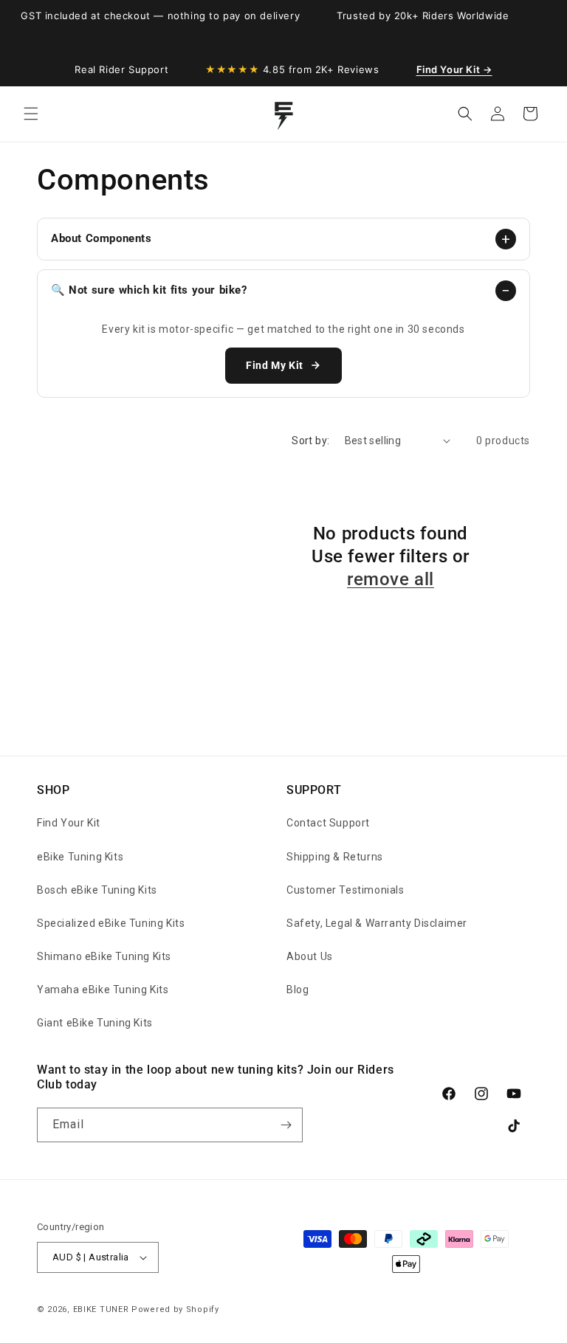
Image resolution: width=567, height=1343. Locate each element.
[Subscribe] (285, 1125)
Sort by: (310, 440)
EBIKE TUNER (101, 1309)
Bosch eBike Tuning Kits (97, 890)
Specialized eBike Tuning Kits (111, 923)
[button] (31, 113)
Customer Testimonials (345, 890)
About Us (309, 956)
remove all (390, 579)
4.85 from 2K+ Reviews (292, 69)
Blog (297, 989)
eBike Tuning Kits (80, 857)
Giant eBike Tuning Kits (95, 1023)
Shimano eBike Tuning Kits (104, 956)
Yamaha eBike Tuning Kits (102, 989)
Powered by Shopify (175, 1309)
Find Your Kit (68, 823)
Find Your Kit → (454, 69)
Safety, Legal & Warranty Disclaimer (376, 923)
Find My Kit (274, 365)
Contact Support (328, 823)
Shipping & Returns (334, 857)
